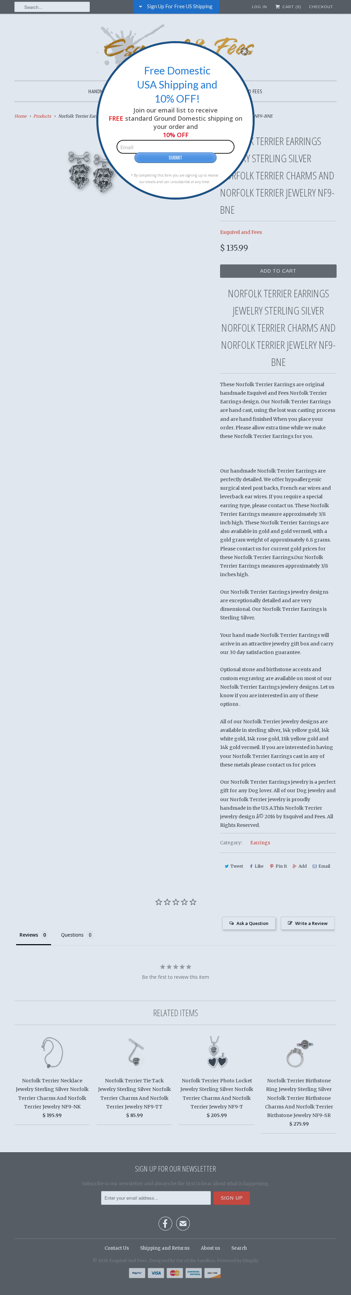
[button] (244, 51)
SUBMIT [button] (175, 157)
